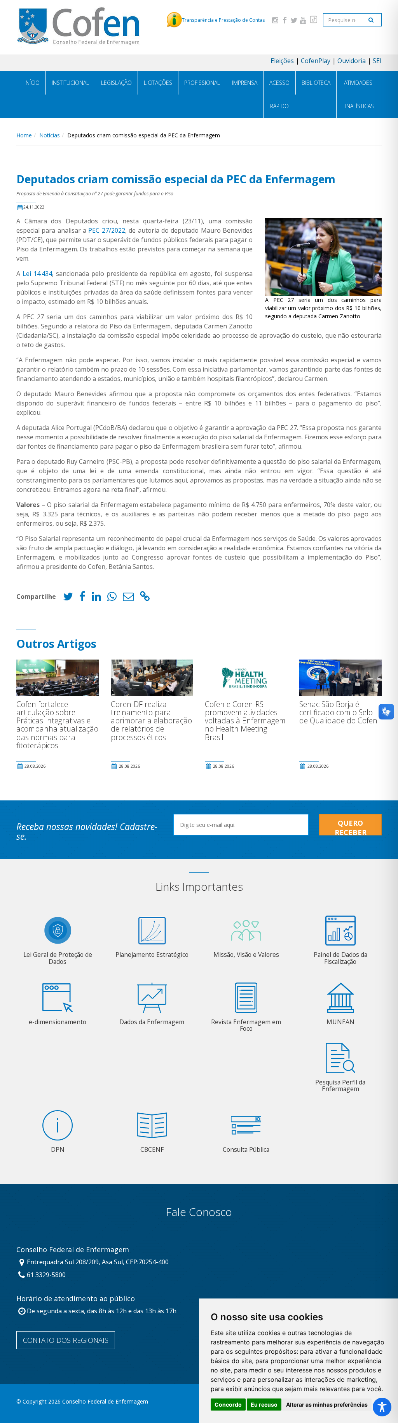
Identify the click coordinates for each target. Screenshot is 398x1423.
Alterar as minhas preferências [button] (327, 1404)
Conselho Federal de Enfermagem (72, 1250)
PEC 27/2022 (106, 230)
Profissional (202, 82)
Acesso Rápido (279, 94)
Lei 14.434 (37, 273)
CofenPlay (315, 60)
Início (32, 82)
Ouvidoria (351, 60)
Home (24, 135)
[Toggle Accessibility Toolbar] (382, 1407)
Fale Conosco (199, 1212)
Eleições (282, 60)
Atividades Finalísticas (358, 94)
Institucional (70, 82)
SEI (377, 60)
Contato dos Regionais (65, 1340)
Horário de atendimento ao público (75, 1299)
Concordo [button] (228, 1404)
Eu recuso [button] (264, 1404)
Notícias (49, 135)
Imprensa (244, 82)
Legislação (116, 82)
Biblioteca (316, 82)
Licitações (158, 82)
